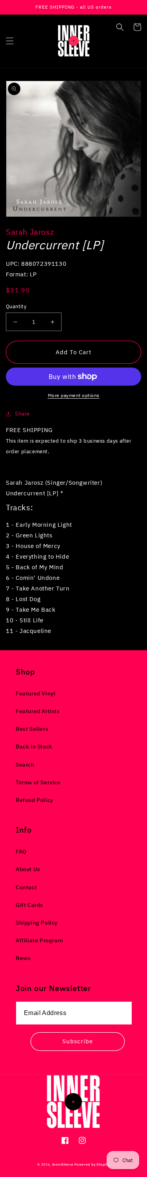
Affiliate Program (39, 940)
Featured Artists (38, 711)
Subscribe (77, 1041)
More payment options (74, 395)
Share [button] (22, 413)
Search (25, 764)
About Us (28, 869)
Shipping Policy (37, 922)
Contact (26, 887)
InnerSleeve (63, 1164)
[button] (9, 41)
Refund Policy (34, 800)
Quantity (16, 306)
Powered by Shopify (92, 1164)
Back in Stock (34, 746)
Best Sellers (32, 728)
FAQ (21, 851)
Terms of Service (38, 782)
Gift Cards (29, 904)
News (23, 958)
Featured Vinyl (35, 693)
